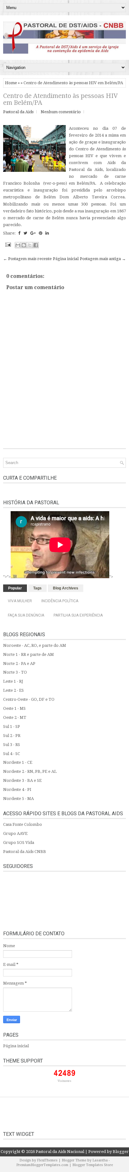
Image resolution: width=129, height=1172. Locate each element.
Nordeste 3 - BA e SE (22, 780)
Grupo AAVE (15, 833)
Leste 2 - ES (13, 690)
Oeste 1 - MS (14, 708)
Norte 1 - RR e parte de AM (28, 654)
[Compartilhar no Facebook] (36, 245)
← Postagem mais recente (27, 258)
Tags (37, 588)
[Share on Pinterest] (40, 233)
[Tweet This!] (25, 233)
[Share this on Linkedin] (47, 233)
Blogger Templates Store (92, 1165)
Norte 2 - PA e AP (19, 663)
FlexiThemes (47, 1160)
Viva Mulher (20, 601)
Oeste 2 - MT (14, 717)
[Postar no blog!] (24, 245)
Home (11, 82)
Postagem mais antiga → (103, 258)
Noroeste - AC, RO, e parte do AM (34, 645)
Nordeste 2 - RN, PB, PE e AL (30, 771)
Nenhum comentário (61, 111)
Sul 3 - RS (11, 744)
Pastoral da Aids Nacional (60, 1151)
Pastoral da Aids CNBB (24, 851)
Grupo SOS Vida (18, 842)
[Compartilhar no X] (30, 245)
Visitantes (64, 1080)
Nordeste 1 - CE (17, 762)
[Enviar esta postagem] (7, 244)
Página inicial (66, 258)
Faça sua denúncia (26, 615)
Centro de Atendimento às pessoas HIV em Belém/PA (60, 99)
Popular (15, 588)
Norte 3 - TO (15, 672)
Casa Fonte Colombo (22, 824)
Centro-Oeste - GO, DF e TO (28, 699)
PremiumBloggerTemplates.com (42, 1165)
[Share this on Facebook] (19, 233)
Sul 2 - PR (11, 735)
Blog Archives (65, 588)
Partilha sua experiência (78, 615)
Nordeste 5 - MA (18, 798)
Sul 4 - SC (11, 753)
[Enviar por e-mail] (18, 245)
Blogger (121, 1151)
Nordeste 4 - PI (17, 789)
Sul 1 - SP (11, 726)
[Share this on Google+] (33, 233)
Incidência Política (59, 601)
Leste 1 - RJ (13, 681)
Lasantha (100, 1160)
